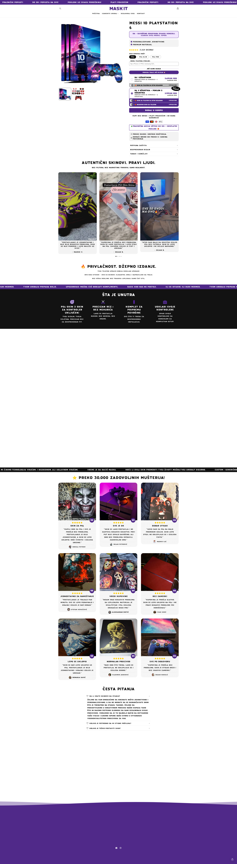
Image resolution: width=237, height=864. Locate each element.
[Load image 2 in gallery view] (78, 94)
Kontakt (103, 815)
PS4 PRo (155, 56)
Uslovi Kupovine (107, 841)
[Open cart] (232, 859)
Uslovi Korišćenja (108, 838)
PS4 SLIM (143, 56)
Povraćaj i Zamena (108, 828)
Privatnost (105, 834)
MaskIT (121, 861)
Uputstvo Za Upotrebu (110, 821)
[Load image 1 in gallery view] (65, 94)
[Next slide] (176, 214)
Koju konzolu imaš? (137, 53)
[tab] (116, 256)
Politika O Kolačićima (109, 831)
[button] (60, 8)
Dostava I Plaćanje (108, 825)
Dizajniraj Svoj (107, 818)
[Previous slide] (60, 214)
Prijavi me (154, 830)
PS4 (132, 56)
